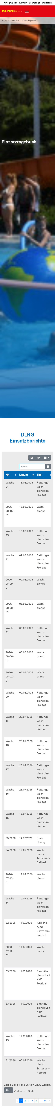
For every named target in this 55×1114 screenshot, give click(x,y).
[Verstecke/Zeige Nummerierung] (31, 458)
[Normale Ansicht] (38, 458)
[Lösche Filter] (48, 466)
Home (4, 21)
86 (45, 1100)
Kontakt (23, 3)
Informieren (14, 21)
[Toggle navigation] (26, 11)
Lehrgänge (34, 3)
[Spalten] (46, 458)
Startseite (47, 3)
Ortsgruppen (10, 3)
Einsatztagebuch (29, 21)
